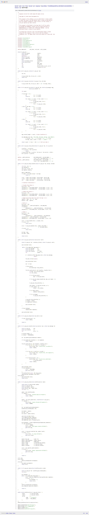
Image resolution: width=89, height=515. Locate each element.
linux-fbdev (44, 6)
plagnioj (38, 6)
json (87, 513)
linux (26, 6)
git (34, 6)
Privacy (10, 513)
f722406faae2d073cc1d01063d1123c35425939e (60, 6)
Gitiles (7, 513)
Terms (14, 513)
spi (20, 7)
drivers (16, 7)
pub (20, 6)
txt (84, 513)
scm (23, 6)
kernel (16, 6)
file (40, 10)
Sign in (86, 1)
